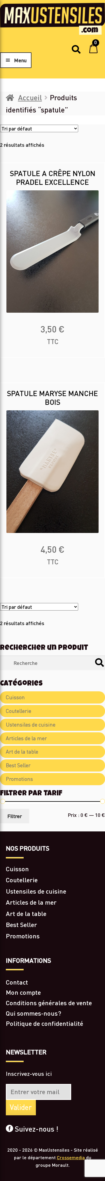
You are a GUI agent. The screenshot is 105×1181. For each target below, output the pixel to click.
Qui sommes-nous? (33, 1013)
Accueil (30, 97)
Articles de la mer (26, 738)
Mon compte (23, 992)
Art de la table (22, 752)
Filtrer (14, 816)
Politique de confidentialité (44, 1023)
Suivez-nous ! (35, 1128)
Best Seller (18, 765)
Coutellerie (18, 711)
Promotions (19, 779)
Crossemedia (71, 1157)
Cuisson (15, 697)
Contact (17, 982)
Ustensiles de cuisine (30, 725)
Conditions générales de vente (49, 1003)
